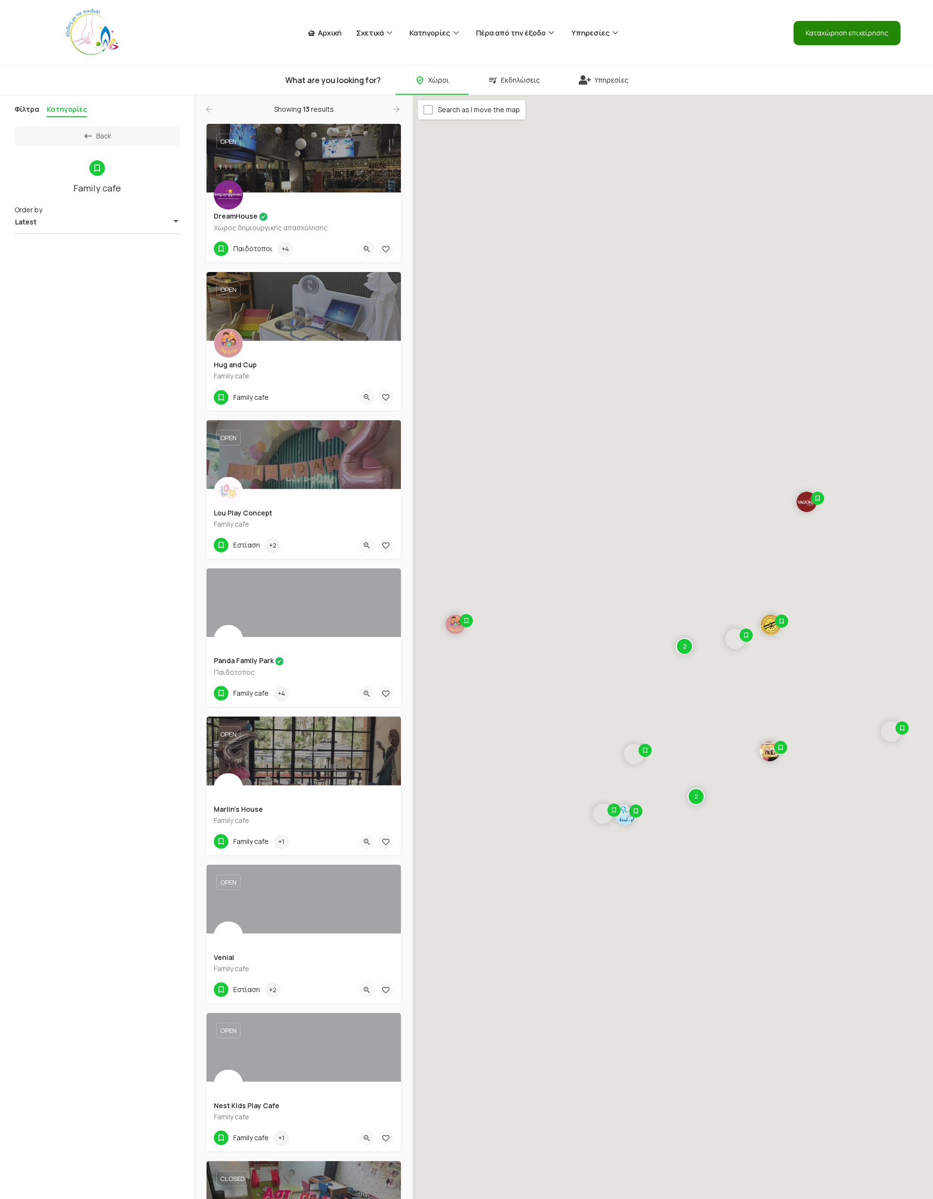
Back (103, 135)
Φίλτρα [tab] (27, 109)
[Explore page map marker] (455, 624)
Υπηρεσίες (590, 33)
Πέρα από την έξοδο (511, 33)
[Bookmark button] (386, 249)
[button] (847, 33)
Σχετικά (370, 33)
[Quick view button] (367, 249)
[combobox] (97, 222)
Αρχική (330, 33)
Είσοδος (771, 33)
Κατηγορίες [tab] (67, 109)
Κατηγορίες (430, 33)
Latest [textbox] (25, 221)
